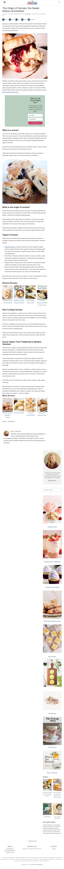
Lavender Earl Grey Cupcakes (52, 587)
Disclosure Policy (10, 850)
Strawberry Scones (52, 526)
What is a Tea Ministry (52, 772)
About (54, 848)
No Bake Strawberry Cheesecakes (52, 561)
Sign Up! (25, 848)
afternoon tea (18, 328)
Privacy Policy (10, 852)
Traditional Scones (10, 247)
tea (42, 332)
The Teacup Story (52, 747)
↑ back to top (32, 841)
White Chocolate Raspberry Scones (52, 621)
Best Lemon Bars (52, 656)
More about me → (52, 480)
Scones (4, 23)
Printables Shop (52, 713)
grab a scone (41, 380)
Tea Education (11, 421)
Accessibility (10, 848)
